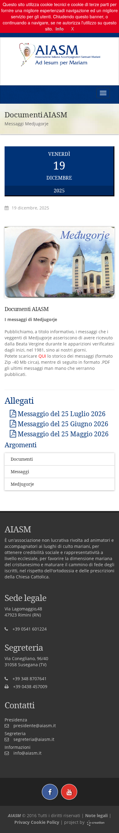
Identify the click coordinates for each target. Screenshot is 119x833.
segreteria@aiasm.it (33, 739)
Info (60, 29)
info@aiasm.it (27, 753)
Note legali (96, 815)
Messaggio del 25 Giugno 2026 (62, 424)
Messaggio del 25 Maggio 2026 (62, 434)
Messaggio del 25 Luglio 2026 (61, 413)
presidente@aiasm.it (34, 725)
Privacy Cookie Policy (36, 822)
